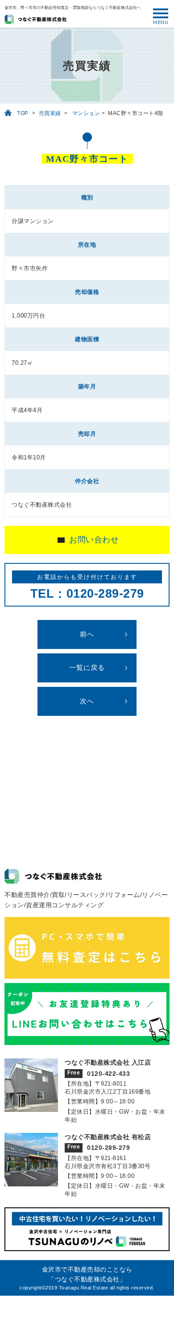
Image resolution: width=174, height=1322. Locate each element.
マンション (86, 113)
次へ (87, 701)
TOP (23, 113)
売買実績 (50, 113)
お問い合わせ (94, 539)
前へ (87, 634)
